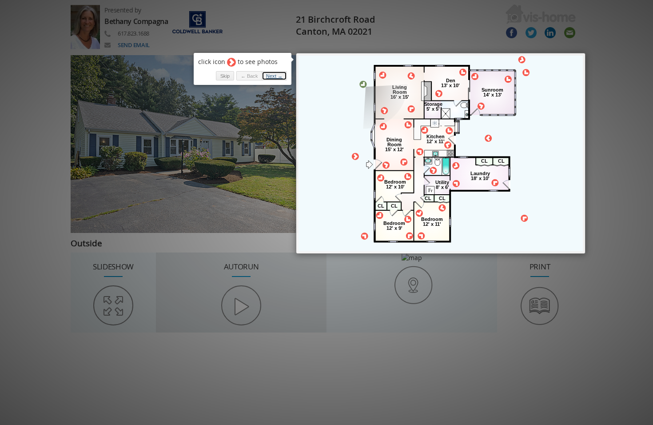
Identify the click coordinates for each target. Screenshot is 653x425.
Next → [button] (274, 76)
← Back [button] (249, 76)
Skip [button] (225, 76)
